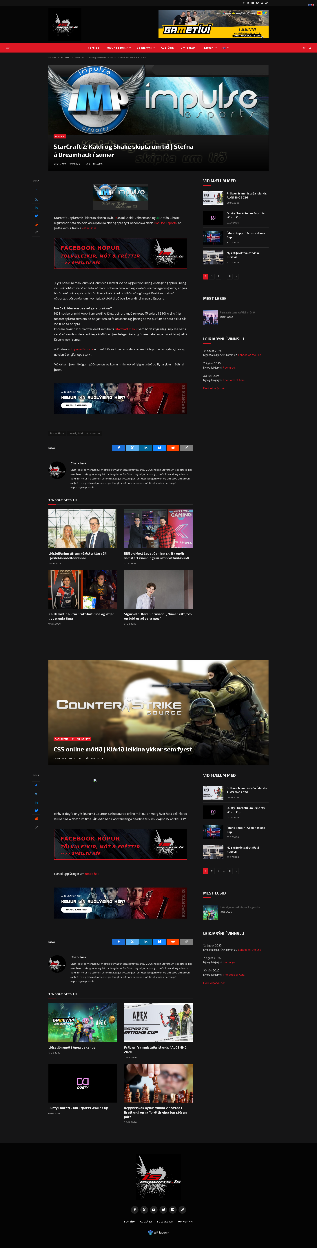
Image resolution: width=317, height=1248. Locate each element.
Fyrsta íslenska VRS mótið (237, 312)
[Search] (309, 48)
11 (230, 276)
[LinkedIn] (36, 207)
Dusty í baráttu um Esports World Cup (246, 215)
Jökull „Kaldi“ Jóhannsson (84, 433)
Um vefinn (185, 1221)
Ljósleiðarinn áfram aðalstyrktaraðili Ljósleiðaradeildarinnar (77, 555)
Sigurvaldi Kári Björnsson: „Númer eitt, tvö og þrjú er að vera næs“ (158, 616)
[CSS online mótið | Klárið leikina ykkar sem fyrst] (158, 712)
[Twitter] (36, 199)
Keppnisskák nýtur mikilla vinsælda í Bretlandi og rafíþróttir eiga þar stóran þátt (155, 1112)
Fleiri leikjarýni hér (214, 388)
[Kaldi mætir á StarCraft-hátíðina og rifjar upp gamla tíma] (82, 589)
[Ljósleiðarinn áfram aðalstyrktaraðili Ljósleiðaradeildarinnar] (82, 528)
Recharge (229, 367)
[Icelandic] (226, 47)
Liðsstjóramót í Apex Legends (71, 1047)
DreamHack (57, 433)
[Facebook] (36, 191)
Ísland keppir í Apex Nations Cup (246, 235)
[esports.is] (64, 24)
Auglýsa (146, 1221)
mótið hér (92, 874)
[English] (312, 4)
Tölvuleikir (165, 1221)
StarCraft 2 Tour (126, 329)
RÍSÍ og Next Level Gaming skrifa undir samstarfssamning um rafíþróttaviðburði (156, 555)
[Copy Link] (36, 232)
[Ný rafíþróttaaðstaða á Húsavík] (213, 257)
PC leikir (60, 136)
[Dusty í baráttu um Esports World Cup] (213, 218)
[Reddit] (36, 224)
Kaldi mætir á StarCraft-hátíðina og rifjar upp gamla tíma (81, 616)
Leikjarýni (144, 48)
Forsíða (93, 48)
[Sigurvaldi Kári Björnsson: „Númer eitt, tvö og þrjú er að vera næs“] (158, 589)
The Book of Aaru (234, 380)
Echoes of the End (249, 355)
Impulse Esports (165, 223)
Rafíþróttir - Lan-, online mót (72, 739)
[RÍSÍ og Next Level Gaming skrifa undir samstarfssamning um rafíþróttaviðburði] (158, 528)
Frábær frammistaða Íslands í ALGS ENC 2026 (247, 195)
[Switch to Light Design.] (304, 47)
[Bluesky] (36, 216)
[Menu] (8, 48)
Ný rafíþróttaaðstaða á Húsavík (243, 255)
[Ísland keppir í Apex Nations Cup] (213, 238)
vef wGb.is (89, 228)
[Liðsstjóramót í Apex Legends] (82, 1022)
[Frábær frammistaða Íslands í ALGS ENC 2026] (213, 198)
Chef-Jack (60, 164)
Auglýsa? (168, 48)
